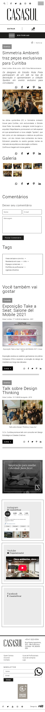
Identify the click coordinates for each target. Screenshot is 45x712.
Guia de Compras (29, 658)
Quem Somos (8, 655)
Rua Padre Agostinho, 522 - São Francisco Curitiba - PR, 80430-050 (33, 645)
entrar (11, 29)
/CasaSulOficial (15, 596)
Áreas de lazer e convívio (15, 258)
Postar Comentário (13, 238)
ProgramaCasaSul (16, 553)
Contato (7, 660)
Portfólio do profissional (14, 267)
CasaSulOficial (15, 510)
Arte (25, 261)
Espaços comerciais (13, 264)
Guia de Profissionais (30, 655)
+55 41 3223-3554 (32, 639)
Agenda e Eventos (12, 270)
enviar (8, 680)
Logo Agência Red (41, 706)
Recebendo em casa (13, 261)
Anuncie (7, 658)
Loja (24, 660)
